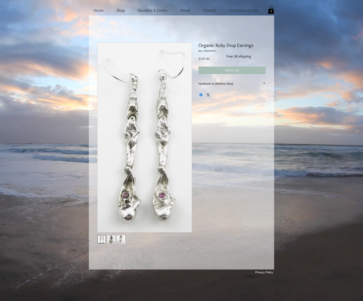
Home (100, 29)
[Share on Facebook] (201, 95)
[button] (271, 10)
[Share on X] (208, 95)
